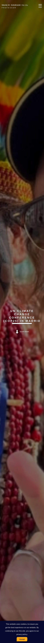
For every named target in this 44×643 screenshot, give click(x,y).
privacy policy (21, 634)
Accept (22, 639)
